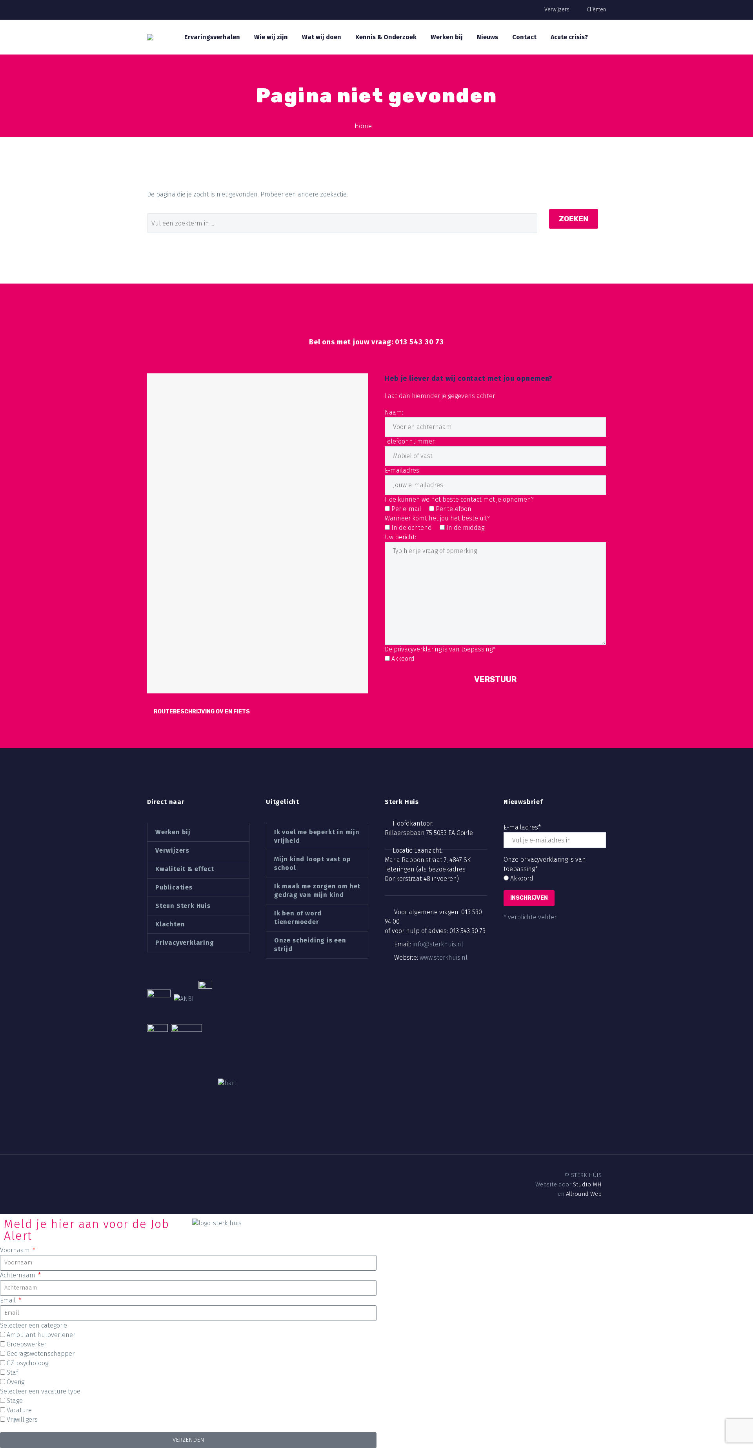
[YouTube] (191, 1175)
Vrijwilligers (22, 1419)
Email (8, 1300)
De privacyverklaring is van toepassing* (440, 649)
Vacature (19, 1410)
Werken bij (447, 37)
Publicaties (174, 887)
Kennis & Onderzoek (386, 37)
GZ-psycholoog (27, 1363)
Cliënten (596, 9)
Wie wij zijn (271, 37)
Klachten (170, 924)
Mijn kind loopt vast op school (312, 863)
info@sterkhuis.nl (438, 944)
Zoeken (573, 218)
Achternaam (18, 1275)
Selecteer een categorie (33, 1325)
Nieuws (487, 37)
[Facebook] (151, 1175)
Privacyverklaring (184, 942)
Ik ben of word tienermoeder (298, 918)
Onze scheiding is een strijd (310, 945)
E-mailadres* (522, 827)
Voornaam (15, 1250)
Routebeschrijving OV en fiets (202, 711)
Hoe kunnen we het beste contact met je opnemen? (459, 499)
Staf (12, 1372)
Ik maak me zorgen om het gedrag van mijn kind (317, 890)
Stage (15, 1400)
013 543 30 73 (467, 931)
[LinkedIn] (164, 1175)
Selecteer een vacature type (40, 1391)
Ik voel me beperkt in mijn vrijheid (317, 836)
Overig (15, 1382)
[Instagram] (177, 1175)
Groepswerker (26, 1344)
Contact (524, 37)
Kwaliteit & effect (184, 869)
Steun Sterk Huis (183, 906)
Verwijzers (556, 9)
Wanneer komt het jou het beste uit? (437, 518)
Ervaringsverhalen (212, 37)
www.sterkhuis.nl (443, 957)
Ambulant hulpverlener (41, 1335)
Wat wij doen (321, 37)
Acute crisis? (569, 37)
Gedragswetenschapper (41, 1353)
